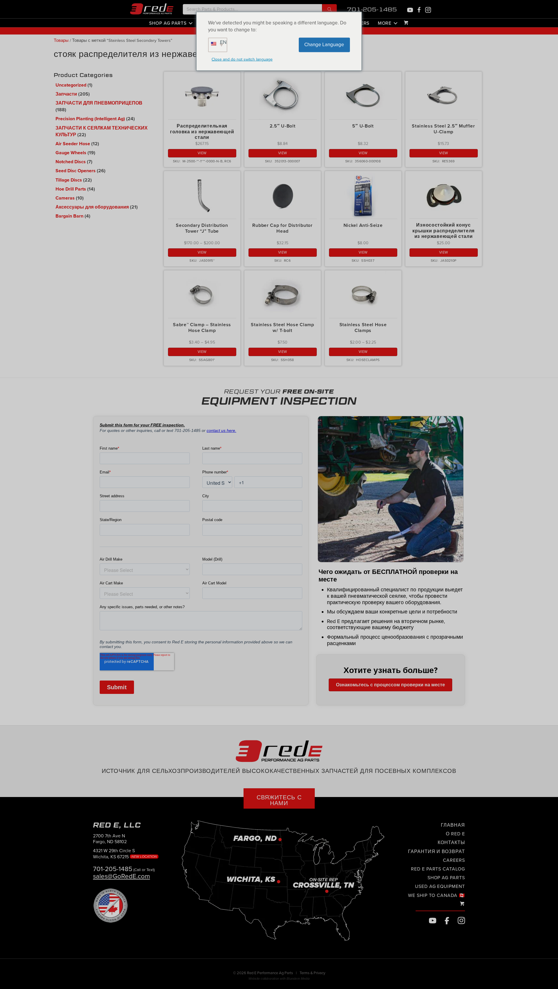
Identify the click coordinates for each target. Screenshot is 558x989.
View (202, 153)
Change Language (324, 45)
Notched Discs (71, 162)
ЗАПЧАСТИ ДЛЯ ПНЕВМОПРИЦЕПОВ (99, 103)
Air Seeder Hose (73, 144)
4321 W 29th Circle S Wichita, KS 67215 (125, 854)
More (384, 23)
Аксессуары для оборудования (92, 207)
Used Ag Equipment (440, 886)
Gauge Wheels (71, 153)
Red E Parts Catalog (438, 869)
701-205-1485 (372, 9)
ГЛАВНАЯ (453, 825)
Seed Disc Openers (76, 171)
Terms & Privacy (312, 973)
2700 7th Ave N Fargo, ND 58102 (110, 839)
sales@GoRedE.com (121, 876)
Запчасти (66, 94)
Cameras (65, 198)
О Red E (455, 834)
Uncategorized (71, 85)
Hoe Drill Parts (71, 189)
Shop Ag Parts (167, 23)
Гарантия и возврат (436, 851)
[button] (329, 9)
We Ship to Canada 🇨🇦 (436, 895)
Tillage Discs (69, 180)
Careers (454, 860)
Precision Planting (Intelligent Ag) (90, 119)
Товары (61, 40)
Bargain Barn (69, 216)
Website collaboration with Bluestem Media (279, 979)
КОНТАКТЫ (451, 843)
